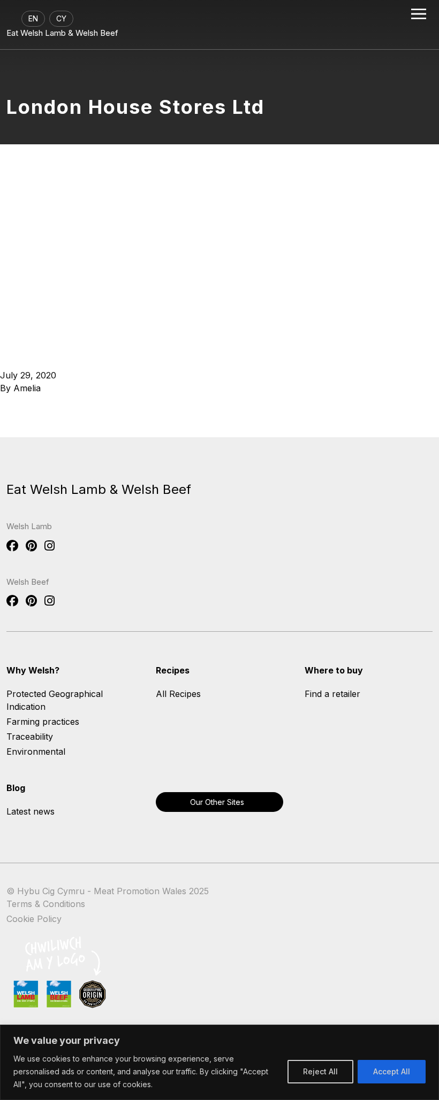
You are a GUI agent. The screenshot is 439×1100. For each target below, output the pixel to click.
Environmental (35, 751)
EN (33, 18)
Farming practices (42, 721)
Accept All (391, 1071)
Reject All (320, 1071)
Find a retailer (332, 693)
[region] (219, 1062)
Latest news (30, 811)
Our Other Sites (217, 802)
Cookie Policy (34, 918)
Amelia (27, 388)
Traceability (29, 736)
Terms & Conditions (45, 903)
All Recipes (178, 693)
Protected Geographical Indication (54, 700)
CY (61, 18)
